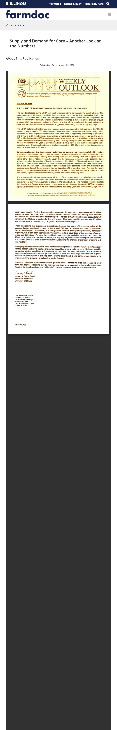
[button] (109, 14)
